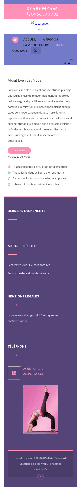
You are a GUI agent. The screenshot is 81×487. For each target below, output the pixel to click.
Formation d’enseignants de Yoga (28, 273)
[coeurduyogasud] (40, 26)
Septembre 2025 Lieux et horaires (29, 264)
